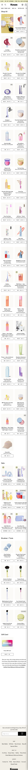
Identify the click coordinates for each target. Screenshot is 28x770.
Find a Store (23, 753)
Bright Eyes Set (7, 502)
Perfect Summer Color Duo (21, 502)
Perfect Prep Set (7, 479)
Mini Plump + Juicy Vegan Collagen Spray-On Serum (7, 428)
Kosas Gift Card (7, 650)
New (26, 8)
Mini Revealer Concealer (7, 402)
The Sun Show (21, 168)
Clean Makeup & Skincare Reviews (14, 755)
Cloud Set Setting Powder (21, 120)
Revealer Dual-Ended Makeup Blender (21, 555)
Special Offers (14, 746)
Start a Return (16, 761)
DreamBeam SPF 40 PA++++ (20, 144)
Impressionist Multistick (20, 27)
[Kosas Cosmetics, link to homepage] (14, 5)
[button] (21, 31)
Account (23, 761)
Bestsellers (21, 8)
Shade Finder (14, 764)
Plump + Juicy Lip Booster (7, 357)
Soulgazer (7, 120)
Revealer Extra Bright (21, 73)
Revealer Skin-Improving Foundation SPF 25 (7, 192)
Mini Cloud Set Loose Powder (20, 428)
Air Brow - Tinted (21, 216)
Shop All (14, 8)
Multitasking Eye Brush (7, 601)
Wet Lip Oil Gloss (7, 260)
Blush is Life (7, 168)
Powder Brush (21, 579)
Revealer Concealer (7, 73)
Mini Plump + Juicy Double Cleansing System (20, 284)
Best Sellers (5, 744)
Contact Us (5, 761)
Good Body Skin (7, 379)
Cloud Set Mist (7, 143)
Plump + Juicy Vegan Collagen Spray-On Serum (7, 334)
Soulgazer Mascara (20, 96)
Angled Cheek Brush (7, 623)
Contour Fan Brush (7, 579)
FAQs (10, 761)
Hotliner (7, 284)
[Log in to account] (22, 4)
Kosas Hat (7, 452)
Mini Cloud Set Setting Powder (20, 403)
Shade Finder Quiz (5, 8)
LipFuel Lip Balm (20, 333)
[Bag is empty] (25, 4)
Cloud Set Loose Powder (20, 50)
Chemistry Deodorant (21, 357)
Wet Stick (21, 238)
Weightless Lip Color (20, 260)
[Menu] (2, 4)
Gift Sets (11, 744)
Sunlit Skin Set (7, 526)
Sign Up (22, 733)
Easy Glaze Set (20, 526)
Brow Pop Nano (7, 216)
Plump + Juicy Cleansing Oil (21, 309)
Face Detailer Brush (20, 601)
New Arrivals (18, 744)
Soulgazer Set (21, 479)
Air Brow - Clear (7, 238)
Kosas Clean (11, 753)
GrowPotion (20, 379)
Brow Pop (21, 191)
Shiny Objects (7, 96)
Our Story (4, 753)
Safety (17, 753)
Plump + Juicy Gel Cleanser (7, 309)
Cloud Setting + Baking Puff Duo (7, 555)
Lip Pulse (7, 50)
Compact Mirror (20, 623)
